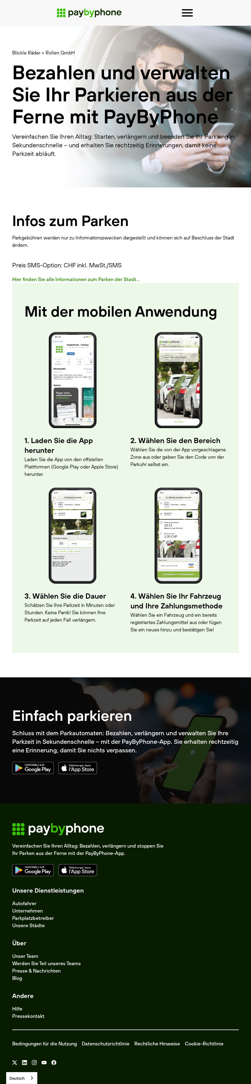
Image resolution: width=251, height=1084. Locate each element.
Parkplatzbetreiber (33, 918)
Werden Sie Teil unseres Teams (46, 963)
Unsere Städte (28, 925)
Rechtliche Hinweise (157, 1044)
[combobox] (21, 1078)
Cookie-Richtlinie (204, 1044)
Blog (17, 978)
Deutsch (17, 1078)
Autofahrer (24, 903)
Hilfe (17, 1009)
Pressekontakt (28, 1016)
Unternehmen (27, 911)
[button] (187, 13)
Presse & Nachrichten (36, 971)
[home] (89, 13)
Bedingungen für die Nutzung (44, 1044)
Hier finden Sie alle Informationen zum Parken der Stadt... (76, 279)
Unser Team (25, 956)
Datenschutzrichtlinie (105, 1044)
